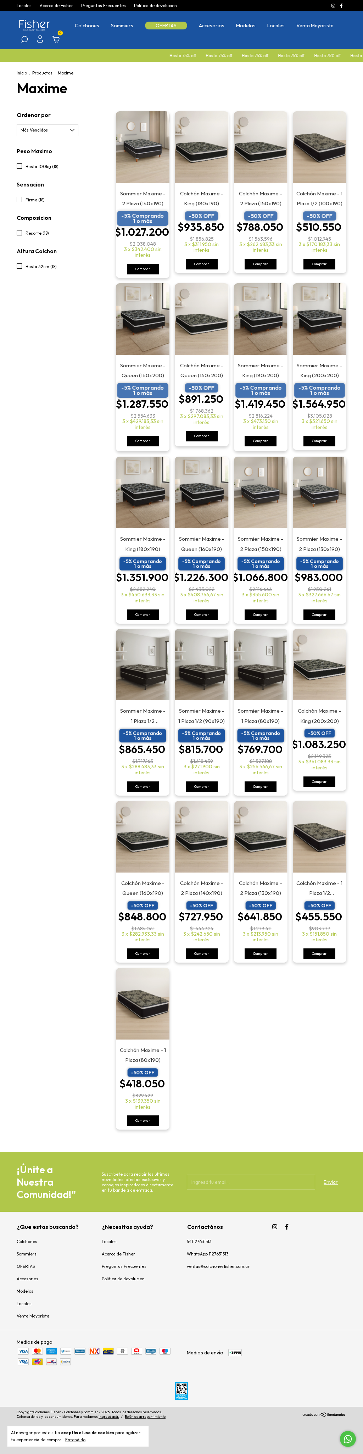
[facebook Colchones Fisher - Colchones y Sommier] (341, 5)
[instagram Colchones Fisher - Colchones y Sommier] (333, 5)
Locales (24, 5)
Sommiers (122, 25)
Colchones (87, 25)
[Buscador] (24, 40)
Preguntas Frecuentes (103, 5)
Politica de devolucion (155, 5)
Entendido (75, 1439)
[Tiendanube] (324, 1415)
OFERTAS (166, 25)
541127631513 (199, 1241)
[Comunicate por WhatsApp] (348, 1439)
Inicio (22, 73)
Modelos (246, 25)
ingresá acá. (109, 1416)
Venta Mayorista (315, 25)
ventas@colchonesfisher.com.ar (218, 1266)
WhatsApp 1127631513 (208, 1254)
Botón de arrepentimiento (145, 1416)
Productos (42, 73)
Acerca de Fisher (56, 5)
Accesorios (211, 25)
